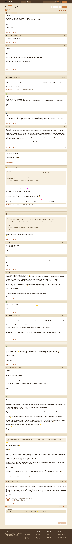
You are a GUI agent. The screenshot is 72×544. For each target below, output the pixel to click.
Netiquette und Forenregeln (62, 537)
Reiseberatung (27, 538)
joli (8, 113)
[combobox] (49, 1)
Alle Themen (24, 1)
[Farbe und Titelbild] (60, 7)
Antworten (64, 7)
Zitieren (14, 32)
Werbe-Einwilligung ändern (62, 535)
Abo (36, 537)
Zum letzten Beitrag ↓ (63, 10)
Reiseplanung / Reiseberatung (10, 500)
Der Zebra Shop (8, 66)
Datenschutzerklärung (61, 534)
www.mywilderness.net (9, 162)
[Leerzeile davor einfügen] (31, 511)
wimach (9, 367)
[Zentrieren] (28, 511)
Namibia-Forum (10, 1)
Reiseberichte (27, 534)
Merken (55, 7)
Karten (48, 534)
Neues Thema (27, 537)
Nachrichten (38, 535)
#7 (65, 126)
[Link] (36, 511)
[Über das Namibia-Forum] (6, 2)
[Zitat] (30, 511)
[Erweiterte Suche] (55, 2)
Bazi (9, 214)
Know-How (33, 1)
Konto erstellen (38, 534)
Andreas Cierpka (11, 35)
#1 (65, 12)
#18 (65, 396)
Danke (7, 32)
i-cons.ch (21, 542)
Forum (28, 1)
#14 (65, 301)
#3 (65, 45)
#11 (65, 242)
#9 (65, 167)
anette (9, 126)
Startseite (17, 1)
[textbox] (36, 516)
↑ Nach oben (65, 506)
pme (9, 150)
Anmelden (64, 1)
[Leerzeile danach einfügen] (33, 511)
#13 (65, 272)
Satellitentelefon (8, 499)
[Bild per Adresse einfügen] (41, 511)
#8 (65, 150)
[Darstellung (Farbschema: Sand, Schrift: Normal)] (60, 2)
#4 (65, 77)
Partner (48, 535)
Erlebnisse (7, 67)
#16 (65, 346)
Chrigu (9, 45)
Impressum (59, 533)
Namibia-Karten (49, 537)
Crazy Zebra (10, 77)
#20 (65, 481)
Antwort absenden (62, 523)
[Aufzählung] (26, 511)
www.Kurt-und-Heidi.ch (9, 89)
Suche (26, 535)
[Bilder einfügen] (43, 511)
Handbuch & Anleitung (39, 538)
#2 (65, 35)
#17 (65, 367)
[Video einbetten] (39, 511)
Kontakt (59, 538)
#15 (65, 315)
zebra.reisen (8, 498)
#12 (65, 256)
